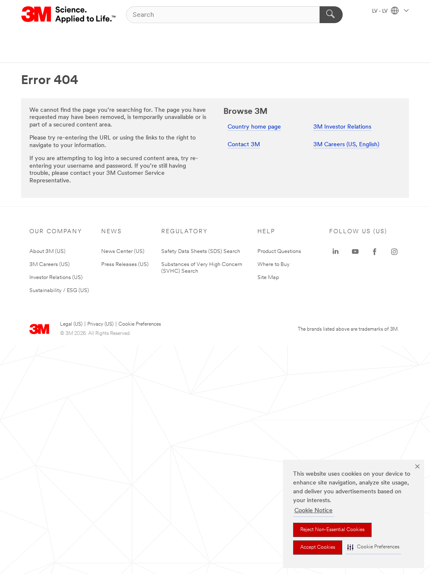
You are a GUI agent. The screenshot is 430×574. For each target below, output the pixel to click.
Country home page (254, 127)
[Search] (331, 14)
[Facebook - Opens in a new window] (374, 251)
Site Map (268, 277)
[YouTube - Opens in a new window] (355, 251)
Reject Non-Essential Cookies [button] (332, 529)
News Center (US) (122, 251)
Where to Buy (273, 264)
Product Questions (279, 251)
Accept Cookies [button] (317, 547)
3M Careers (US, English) (346, 145)
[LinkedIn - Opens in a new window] (335, 251)
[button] (373, 547)
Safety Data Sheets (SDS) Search (200, 251)
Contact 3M (244, 145)
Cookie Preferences (139, 324)
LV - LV (380, 11)
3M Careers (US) (49, 264)
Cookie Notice (313, 511)
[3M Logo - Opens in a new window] (69, 14)
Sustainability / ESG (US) (59, 290)
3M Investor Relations (342, 127)
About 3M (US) (47, 251)
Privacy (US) (100, 324)
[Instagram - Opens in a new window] (394, 251)
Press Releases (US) (125, 264)
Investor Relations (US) (56, 277)
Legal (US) (71, 324)
